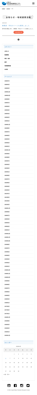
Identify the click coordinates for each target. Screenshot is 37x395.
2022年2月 (7, 190)
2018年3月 (7, 299)
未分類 (6, 69)
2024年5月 (7, 135)
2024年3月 (7, 139)
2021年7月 (7, 193)
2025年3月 (7, 113)
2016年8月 (7, 320)
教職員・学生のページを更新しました (16, 25)
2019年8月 (7, 244)
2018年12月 (7, 270)
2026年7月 (7, 80)
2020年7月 (7, 215)
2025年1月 (7, 120)
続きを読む (17, 32)
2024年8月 (7, 128)
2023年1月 (7, 171)
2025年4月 (7, 110)
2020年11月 (7, 208)
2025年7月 (7, 102)
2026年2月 (7, 88)
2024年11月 (7, 124)
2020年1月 (7, 230)
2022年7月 (7, 179)
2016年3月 (7, 324)
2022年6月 (7, 182)
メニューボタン (33, 3)
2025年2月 (7, 117)
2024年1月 (7, 146)
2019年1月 (7, 266)
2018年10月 (7, 277)
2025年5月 (7, 106)
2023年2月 (7, 168)
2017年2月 (7, 309)
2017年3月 (7, 306)
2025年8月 (7, 99)
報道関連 (7, 54)
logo (11, 3)
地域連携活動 (8, 65)
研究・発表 (7, 58)
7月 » (8, 374)
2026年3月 (7, 84)
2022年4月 (7, 186)
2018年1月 (7, 302)
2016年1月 (7, 331)
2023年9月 (7, 153)
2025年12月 (7, 91)
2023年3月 (7, 164)
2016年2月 (7, 328)
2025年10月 (7, 95)
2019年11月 (7, 237)
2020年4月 (7, 219)
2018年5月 (7, 295)
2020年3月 (7, 222)
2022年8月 (7, 175)
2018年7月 (7, 288)
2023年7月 (7, 160)
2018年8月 (7, 284)
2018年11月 (7, 273)
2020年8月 (7, 211)
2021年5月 (7, 197)
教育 (6, 62)
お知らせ (7, 51)
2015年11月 (7, 335)
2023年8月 (7, 157)
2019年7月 (7, 248)
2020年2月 (7, 226)
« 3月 (5, 374)
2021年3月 (7, 204)
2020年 (8, 8)
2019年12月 (7, 233)
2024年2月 (7, 142)
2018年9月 (7, 280)
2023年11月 (7, 150)
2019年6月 (7, 251)
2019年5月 (7, 255)
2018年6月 (7, 291)
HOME (3, 8)
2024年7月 (7, 131)
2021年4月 (7, 200)
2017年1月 (7, 313)
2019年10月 (7, 240)
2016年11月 (7, 317)
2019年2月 (7, 262)
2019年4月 (7, 259)
